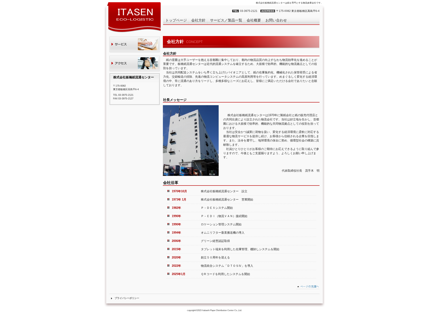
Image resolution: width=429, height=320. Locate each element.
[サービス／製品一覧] (134, 44)
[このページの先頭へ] (308, 287)
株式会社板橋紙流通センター (134, 17)
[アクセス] (134, 63)
